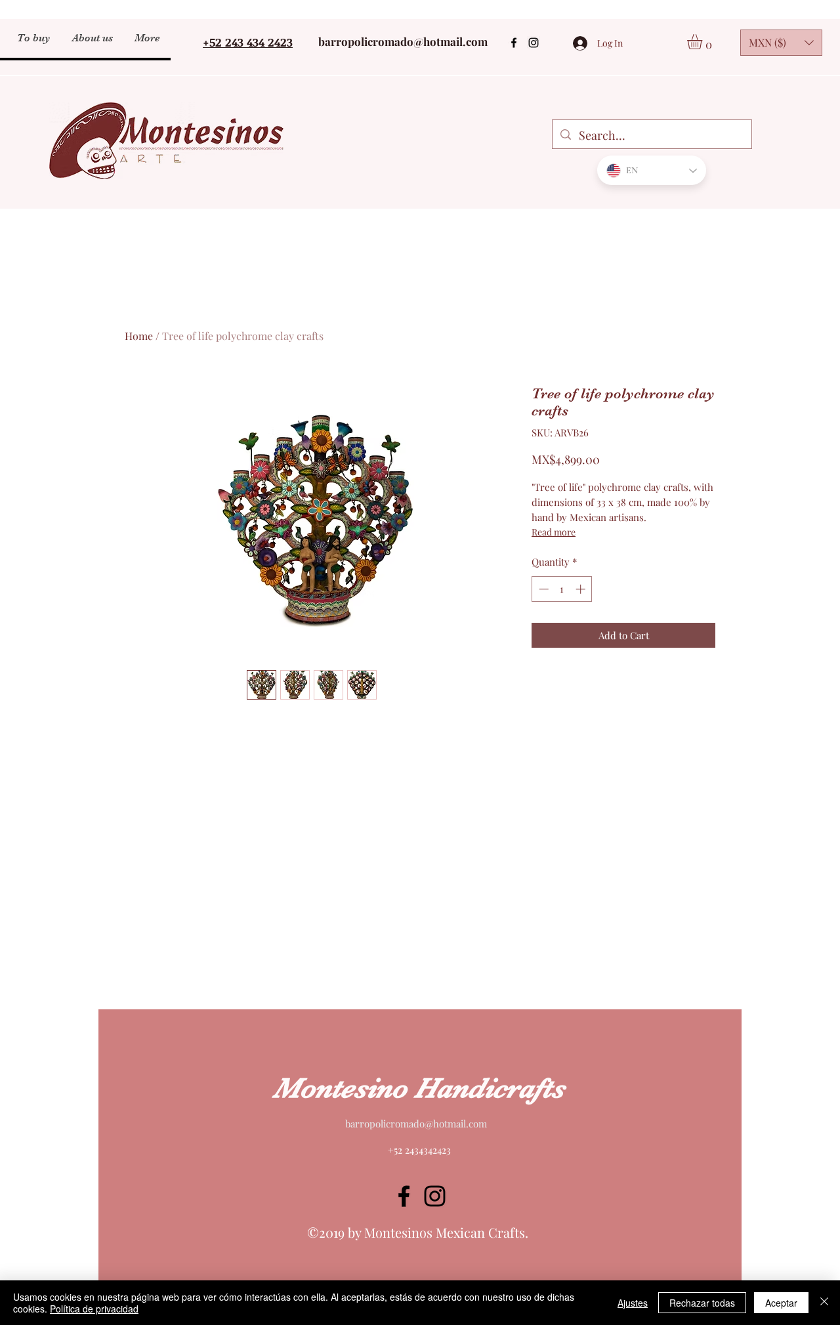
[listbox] (781, 43)
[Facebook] (513, 42)
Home (139, 336)
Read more (554, 532)
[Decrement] (542, 589)
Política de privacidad (94, 1308)
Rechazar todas (702, 1302)
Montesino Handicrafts (418, 1088)
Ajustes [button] (633, 1302)
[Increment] (582, 589)
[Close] (824, 1302)
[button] (703, 41)
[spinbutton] (562, 589)
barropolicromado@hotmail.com (403, 41)
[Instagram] (533, 42)
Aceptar (781, 1302)
